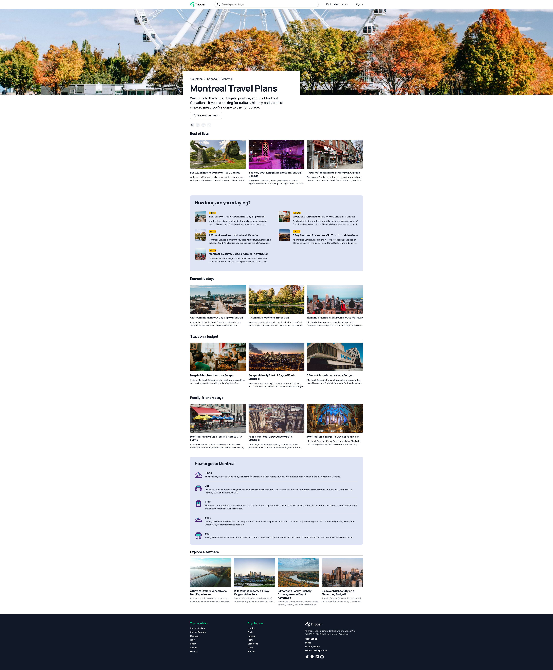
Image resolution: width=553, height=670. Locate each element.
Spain (193, 643)
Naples (251, 636)
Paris (250, 632)
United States (197, 628)
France (193, 651)
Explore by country (337, 4)
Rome (250, 639)
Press (308, 642)
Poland (193, 647)
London (251, 628)
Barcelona (253, 643)
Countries (196, 79)
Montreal (227, 79)
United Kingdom (198, 632)
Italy (192, 639)
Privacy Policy (312, 646)
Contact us (311, 638)
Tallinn (251, 651)
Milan (250, 647)
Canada (212, 79)
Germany (195, 636)
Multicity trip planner (316, 650)
